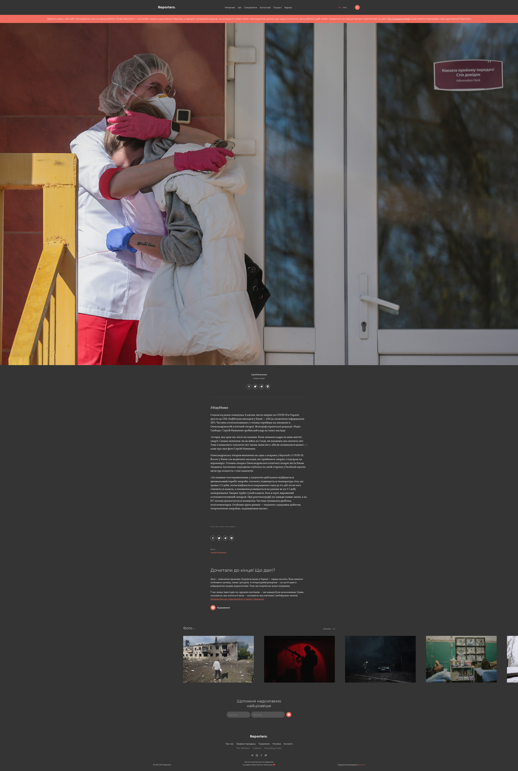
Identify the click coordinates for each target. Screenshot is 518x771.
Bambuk (361, 765)
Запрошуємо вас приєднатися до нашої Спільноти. (237, 599)
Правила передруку (246, 744)
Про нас (230, 744)
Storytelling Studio (273, 748)
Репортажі (230, 7)
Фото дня (220, 526)
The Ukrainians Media (398, 19)
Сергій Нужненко (259, 375)
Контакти (288, 744)
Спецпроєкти (250, 7)
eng (345, 7)
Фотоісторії (265, 7)
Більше (327, 629)
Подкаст (277, 7)
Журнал (288, 7)
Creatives (257, 748)
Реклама (276, 744)
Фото (212, 526)
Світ (239, 7)
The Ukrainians (243, 748)
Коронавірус (230, 526)
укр (339, 7)
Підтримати (264, 744)
